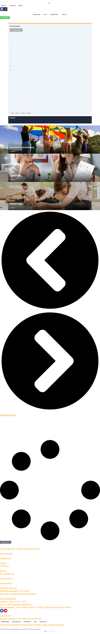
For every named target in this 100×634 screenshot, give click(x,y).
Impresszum (43, 621)
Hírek (45, 14)
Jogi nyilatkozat (16, 621)
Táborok (64, 14)
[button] (50, 260)
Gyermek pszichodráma (22, 147)
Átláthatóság (5, 621)
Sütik (35, 621)
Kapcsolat (13, 5)
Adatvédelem (27, 621)
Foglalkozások (54, 14)
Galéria (20, 5)
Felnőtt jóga (16, 204)
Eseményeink (36, 14)
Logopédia (15, 175)
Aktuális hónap (16, 30)
